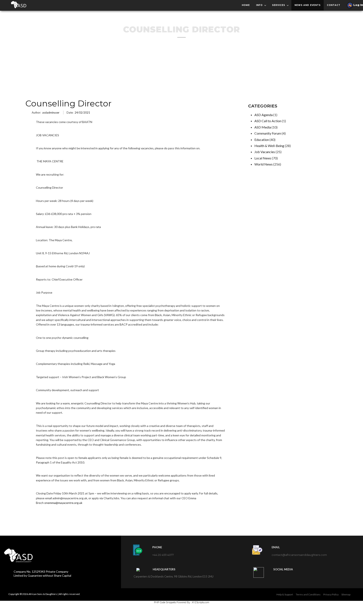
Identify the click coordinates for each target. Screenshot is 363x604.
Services (278, 5)
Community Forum (267, 133)
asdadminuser (50, 112)
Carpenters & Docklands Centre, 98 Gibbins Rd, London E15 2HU (173, 576)
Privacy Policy (331, 594)
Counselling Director (68, 103)
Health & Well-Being (269, 146)
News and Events (308, 5)
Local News (262, 158)
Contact (333, 5)
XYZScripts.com (200, 602)
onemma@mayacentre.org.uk (63, 503)
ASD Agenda (263, 115)
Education (261, 140)
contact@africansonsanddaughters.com (299, 554)
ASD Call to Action (267, 121)
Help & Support (284, 594)
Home (246, 5)
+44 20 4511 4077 (163, 554)
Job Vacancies (264, 152)
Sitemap (345, 594)
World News (263, 164)
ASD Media (262, 127)
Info (259, 5)
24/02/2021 (82, 112)
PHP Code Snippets (165, 602)
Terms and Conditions (308, 594)
